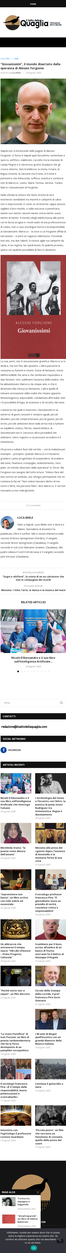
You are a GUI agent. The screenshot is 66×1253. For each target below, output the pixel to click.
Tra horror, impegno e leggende (24, 1201)
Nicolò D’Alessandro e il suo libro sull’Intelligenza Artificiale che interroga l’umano (16, 803)
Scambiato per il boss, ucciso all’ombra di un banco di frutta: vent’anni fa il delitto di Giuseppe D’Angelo (49, 951)
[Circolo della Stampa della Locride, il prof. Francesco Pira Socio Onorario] (50, 976)
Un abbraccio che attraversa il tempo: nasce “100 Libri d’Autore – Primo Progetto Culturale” (16, 951)
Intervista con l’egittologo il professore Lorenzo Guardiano (16, 1133)
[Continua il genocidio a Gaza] (50, 1069)
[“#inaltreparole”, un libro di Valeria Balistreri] (9, 1219)
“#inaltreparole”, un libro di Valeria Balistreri (28, 1219)
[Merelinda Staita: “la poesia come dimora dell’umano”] (16, 833)
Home (33, 4)
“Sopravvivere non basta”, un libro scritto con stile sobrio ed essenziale (14, 899)
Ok (33, 1248)
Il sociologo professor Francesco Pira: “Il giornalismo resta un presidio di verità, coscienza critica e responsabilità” (48, 903)
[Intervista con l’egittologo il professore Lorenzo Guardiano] (16, 1115)
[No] (60, 1241)
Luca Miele (16, 72)
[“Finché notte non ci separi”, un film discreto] (16, 976)
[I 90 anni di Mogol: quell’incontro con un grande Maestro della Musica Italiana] (50, 1019)
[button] (3, 641)
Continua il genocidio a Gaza (49, 1085)
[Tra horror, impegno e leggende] (9, 1201)
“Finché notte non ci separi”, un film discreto (15, 992)
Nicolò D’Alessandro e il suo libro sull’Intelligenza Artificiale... (33, 659)
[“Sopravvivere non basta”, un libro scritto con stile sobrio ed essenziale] (16, 879)
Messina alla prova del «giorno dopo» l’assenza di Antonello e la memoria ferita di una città (50, 854)
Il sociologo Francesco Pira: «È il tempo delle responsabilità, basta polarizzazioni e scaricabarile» (14, 1090)
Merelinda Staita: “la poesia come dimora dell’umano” (13, 851)
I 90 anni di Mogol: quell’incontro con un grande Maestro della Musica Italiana (48, 1038)
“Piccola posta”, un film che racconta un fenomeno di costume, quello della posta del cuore (49, 1136)
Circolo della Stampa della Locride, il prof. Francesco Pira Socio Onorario (47, 995)
